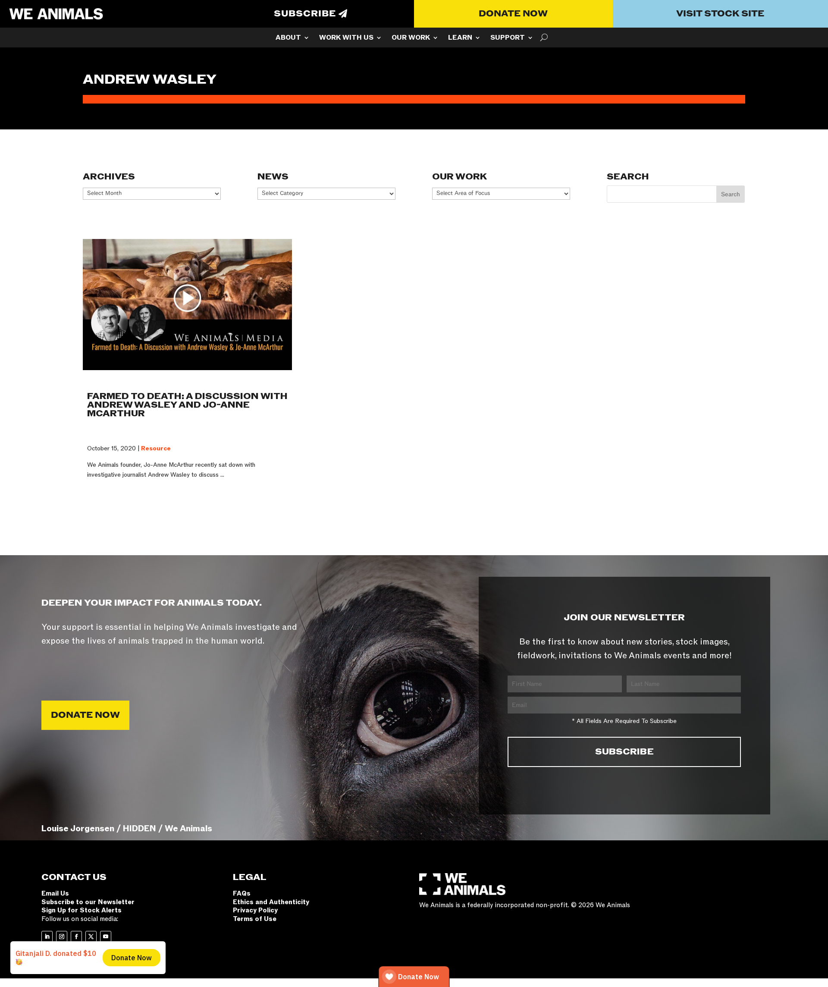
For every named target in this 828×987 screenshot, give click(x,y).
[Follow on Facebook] (76, 936)
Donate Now (513, 13)
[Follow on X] (91, 936)
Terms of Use (254, 919)
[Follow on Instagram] (61, 936)
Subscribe (305, 13)
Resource (156, 448)
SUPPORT (507, 38)
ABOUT (288, 38)
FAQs (242, 893)
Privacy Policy (255, 910)
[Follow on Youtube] (105, 936)
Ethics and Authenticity (271, 902)
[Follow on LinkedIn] (47, 936)
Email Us (55, 893)
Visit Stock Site (720, 13)
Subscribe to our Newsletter (88, 902)
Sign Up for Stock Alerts (81, 910)
